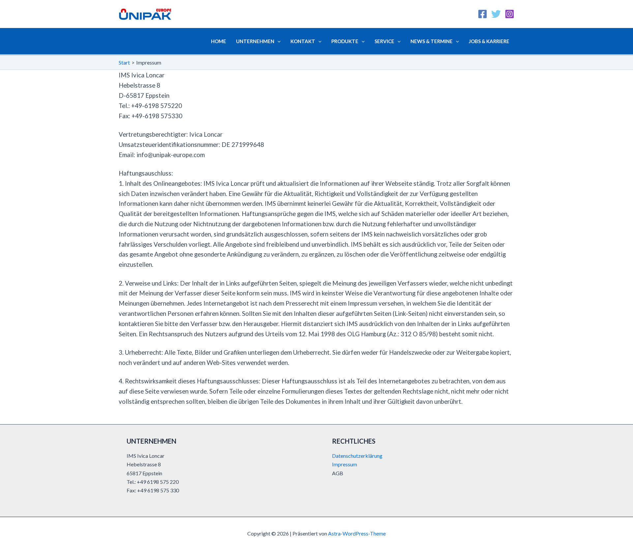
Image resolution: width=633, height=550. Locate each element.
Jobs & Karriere (489, 41)
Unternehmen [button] (255, 41)
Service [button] (384, 41)
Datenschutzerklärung (357, 456)
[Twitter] (496, 14)
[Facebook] (482, 14)
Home (218, 41)
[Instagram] (509, 14)
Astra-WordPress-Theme (357, 533)
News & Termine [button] (431, 41)
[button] (277, 41)
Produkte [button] (344, 41)
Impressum (344, 464)
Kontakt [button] (302, 41)
